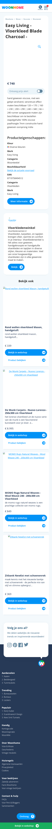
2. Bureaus (6, 697)
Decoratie (26, 19)
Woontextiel (37, 19)
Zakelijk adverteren (10, 781)
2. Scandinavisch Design (12, 714)
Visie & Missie (8, 746)
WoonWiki (6, 735)
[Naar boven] (40, 657)
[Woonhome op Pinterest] (15, 645)
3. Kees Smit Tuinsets (11, 717)
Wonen (18, 19)
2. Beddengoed (8, 679)
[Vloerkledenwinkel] (12, 219)
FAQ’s (4, 799)
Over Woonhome (11, 742)
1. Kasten (6, 676)
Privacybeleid (7, 767)
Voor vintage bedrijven (11, 788)
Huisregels (7, 760)
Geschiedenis (8, 749)
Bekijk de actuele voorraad (20, 170)
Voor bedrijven (10, 778)
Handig (6, 725)
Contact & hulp (10, 795)
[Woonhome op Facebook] (20, 645)
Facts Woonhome (9, 785)
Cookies (5, 770)
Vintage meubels (9, 753)
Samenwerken (8, 806)
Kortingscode (7, 728)
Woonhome (9, 19)
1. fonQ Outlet (8, 711)
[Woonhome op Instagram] (9, 645)
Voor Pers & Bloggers (11, 802)
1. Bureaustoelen (9, 693)
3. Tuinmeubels (8, 682)
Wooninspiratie (8, 732)
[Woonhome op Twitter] (26, 645)
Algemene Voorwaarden (12, 764)
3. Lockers (6, 700)
